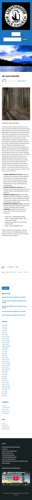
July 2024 (4, 372)
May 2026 (4, 330)
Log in (3, 423)
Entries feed (5, 425)
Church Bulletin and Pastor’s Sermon (11, 447)
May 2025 (4, 353)
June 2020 (4, 392)
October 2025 (5, 344)
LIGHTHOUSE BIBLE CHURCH (9, 457)
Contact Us (4, 449)
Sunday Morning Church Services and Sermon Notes (15, 461)
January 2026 (5, 338)
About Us (4, 405)
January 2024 (5, 384)
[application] (16, 478)
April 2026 (4, 332)
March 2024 (5, 380)
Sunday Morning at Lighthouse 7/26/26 (14, 311)
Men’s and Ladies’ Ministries (9, 459)
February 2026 (5, 336)
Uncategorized (5, 413)
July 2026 (4, 327)
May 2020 (4, 393)
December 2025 (6, 340)
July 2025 (4, 350)
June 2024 (4, 374)
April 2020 (4, 395)
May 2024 (4, 376)
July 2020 (4, 390)
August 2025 (5, 348)
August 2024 (5, 371)
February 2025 (5, 359)
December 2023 (6, 386)
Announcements (21, 80)
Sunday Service (6, 411)
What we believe (6, 463)
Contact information (11, 272)
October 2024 (5, 367)
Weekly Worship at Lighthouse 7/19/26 (13, 315)
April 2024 (4, 378)
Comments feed (6, 427)
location (20, 272)
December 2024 (6, 363)
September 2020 (6, 388)
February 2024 (5, 382)
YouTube (26, 272)
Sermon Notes (5, 409)
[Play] (4, 484)
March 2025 (5, 357)
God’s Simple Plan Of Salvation (9, 451)
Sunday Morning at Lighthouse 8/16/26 (14, 297)
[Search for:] (12, 39)
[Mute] (25, 484)
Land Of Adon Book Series (8, 455)
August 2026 (5, 325)
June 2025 (4, 351)
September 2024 (6, 369)
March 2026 (5, 334)
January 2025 (5, 361)
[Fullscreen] (28, 484)
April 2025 (4, 355)
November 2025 (6, 342)
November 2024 (6, 365)
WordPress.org (5, 429)
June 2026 (4, 329)
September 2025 (6, 346)
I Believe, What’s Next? (7, 453)
